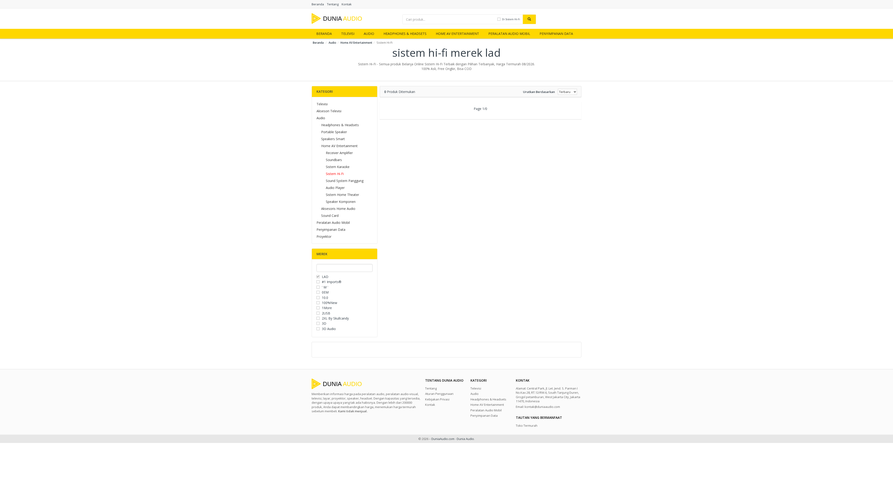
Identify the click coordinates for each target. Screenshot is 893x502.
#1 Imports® (331, 282)
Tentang (333, 4)
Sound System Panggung (344, 180)
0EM (325, 292)
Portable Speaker (334, 132)
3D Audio (329, 329)
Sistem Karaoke (338, 167)
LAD (325, 276)
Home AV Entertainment (457, 33)
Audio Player (335, 187)
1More (327, 308)
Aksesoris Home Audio (338, 208)
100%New (329, 303)
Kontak (347, 4)
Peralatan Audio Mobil (509, 33)
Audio (369, 33)
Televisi (347, 33)
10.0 (325, 297)
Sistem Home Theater (342, 194)
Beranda (318, 4)
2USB (326, 313)
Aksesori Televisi (329, 111)
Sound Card (330, 215)
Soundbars (334, 160)
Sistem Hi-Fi (335, 174)
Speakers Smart (333, 139)
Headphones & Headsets (405, 33)
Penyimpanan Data (556, 33)
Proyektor (324, 236)
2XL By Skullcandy (335, 318)
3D (324, 323)
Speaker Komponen (341, 201)
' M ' (325, 287)
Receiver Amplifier (339, 153)
